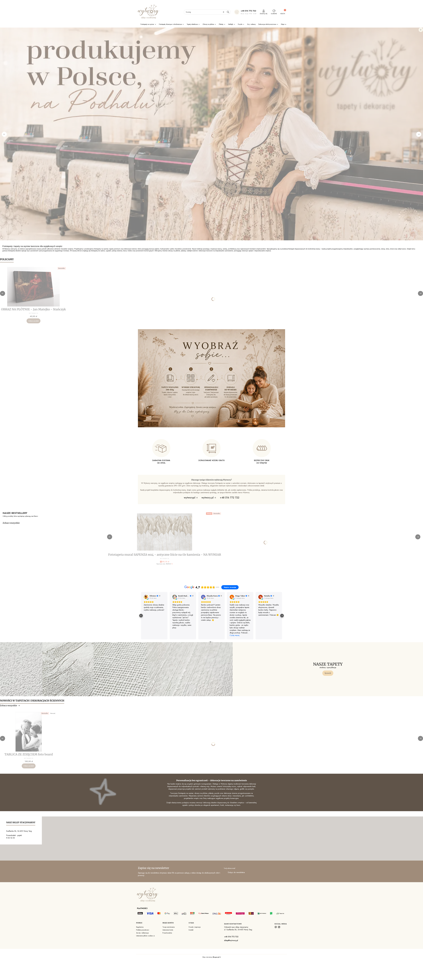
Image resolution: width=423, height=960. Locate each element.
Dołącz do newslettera (236, 872)
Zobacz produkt (33, 321)
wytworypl (190, 497)
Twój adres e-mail (229, 868)
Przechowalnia (167, 933)
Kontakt (191, 930)
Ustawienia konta (167, 930)
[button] (228, 12)
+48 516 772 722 (248, 10)
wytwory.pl (207, 497)
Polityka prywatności (142, 930)
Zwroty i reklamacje (142, 933)
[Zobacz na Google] (146, 597)
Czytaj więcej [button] (148, 635)
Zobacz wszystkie (11, 523)
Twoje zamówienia (168, 927)
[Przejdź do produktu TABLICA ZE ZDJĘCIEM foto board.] (28, 732)
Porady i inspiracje (194, 927)
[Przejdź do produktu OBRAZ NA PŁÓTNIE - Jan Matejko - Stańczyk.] (33, 286)
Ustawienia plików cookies (144, 936)
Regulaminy (140, 927)
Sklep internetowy (210, 957)
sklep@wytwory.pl (231, 940)
